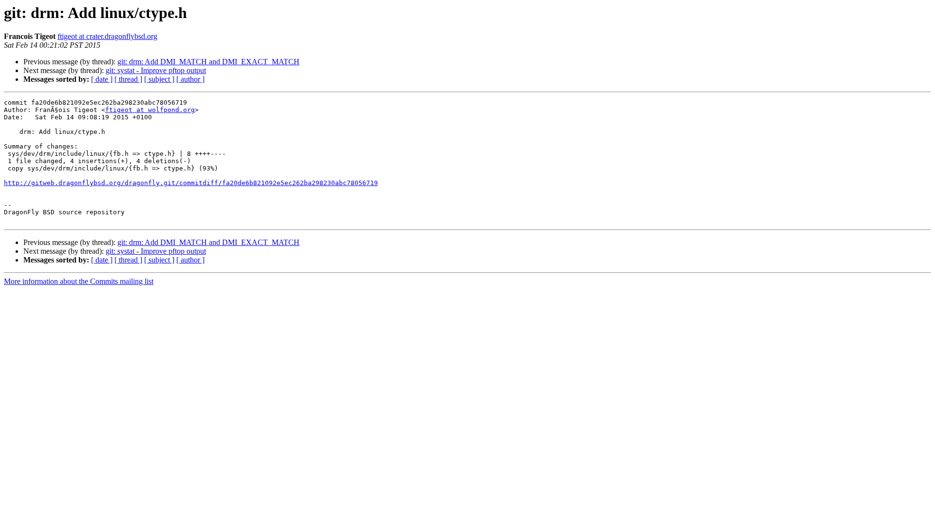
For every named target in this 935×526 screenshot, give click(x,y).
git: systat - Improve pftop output (156, 70)
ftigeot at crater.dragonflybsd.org (107, 36)
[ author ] (190, 79)
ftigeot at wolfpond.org (150, 109)
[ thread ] (128, 79)
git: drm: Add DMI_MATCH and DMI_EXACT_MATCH (208, 61)
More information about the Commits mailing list (78, 281)
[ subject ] (159, 79)
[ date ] (101, 79)
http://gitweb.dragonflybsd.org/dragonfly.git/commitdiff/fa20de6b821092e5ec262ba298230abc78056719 (191, 183)
